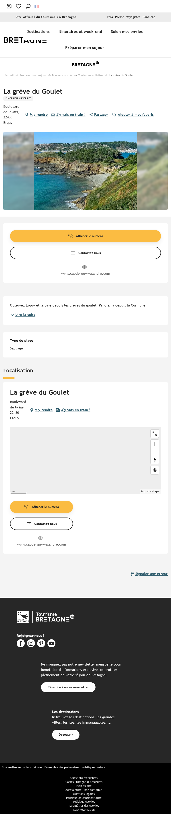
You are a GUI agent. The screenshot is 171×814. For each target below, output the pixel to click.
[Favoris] (19, 6)
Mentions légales (84, 794)
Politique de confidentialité (84, 798)
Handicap (148, 17)
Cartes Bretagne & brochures (83, 782)
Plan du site (84, 786)
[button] (28, 6)
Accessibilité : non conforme (83, 790)
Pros (110, 17)
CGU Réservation (84, 809)
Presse (119, 17)
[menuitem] (28, 39)
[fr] (37, 6)
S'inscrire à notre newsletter (68, 687)
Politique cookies (84, 801)
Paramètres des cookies (84, 805)
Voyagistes (133, 17)
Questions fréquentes (84, 777)
